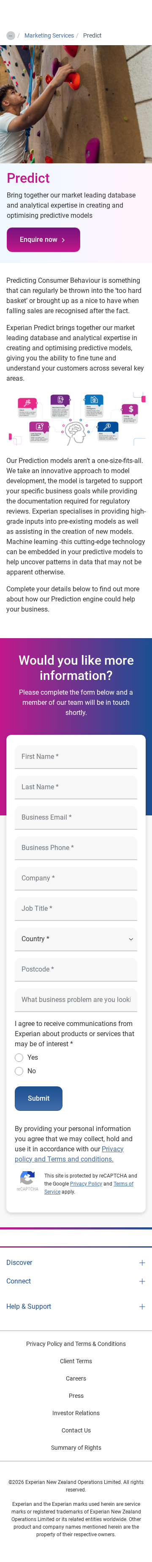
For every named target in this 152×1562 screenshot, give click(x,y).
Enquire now (38, 240)
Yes (32, 1057)
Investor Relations (76, 1413)
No (31, 1071)
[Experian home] (41, 13)
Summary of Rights (76, 1447)
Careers (76, 1378)
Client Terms (76, 1361)
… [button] (10, 34)
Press (76, 1395)
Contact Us (76, 1430)
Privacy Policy (86, 1184)
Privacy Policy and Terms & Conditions (76, 1343)
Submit (38, 1098)
